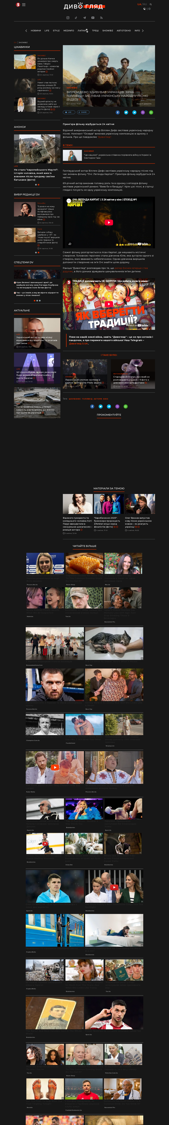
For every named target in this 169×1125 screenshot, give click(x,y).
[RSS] (101, 18)
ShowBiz (107, 30)
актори (98, 399)
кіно (105, 399)
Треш (95, 30)
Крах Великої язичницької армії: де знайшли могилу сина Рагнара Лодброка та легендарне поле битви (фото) (37, 280)
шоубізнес (75, 399)
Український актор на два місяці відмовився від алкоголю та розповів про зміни (36, 335)
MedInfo (68, 30)
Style (56, 30)
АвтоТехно (124, 30)
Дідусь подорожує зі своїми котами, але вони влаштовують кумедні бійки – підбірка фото (34, 173)
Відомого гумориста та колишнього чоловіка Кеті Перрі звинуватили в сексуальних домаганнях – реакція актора (77, 524)
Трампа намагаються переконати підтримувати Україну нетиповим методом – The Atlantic (47, 235)
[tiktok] (76, 18)
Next (142, 30)
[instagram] (67, 18)
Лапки (82, 30)
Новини (36, 30)
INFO (137, 30)
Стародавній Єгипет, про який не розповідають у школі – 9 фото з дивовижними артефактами (131, 380)
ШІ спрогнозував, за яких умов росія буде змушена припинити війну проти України (36, 370)
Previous (26, 30)
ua (139, 4)
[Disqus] (109, 454)
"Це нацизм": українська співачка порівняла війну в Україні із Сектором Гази (117, 156)
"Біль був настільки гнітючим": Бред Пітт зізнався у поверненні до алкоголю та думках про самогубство (48, 211)
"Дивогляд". (105, 137)
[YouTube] (93, 18)
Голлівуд (87, 399)
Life (47, 30)
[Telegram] (84, 18)
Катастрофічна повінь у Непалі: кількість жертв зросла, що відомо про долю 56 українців (35, 404)
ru (145, 4)
